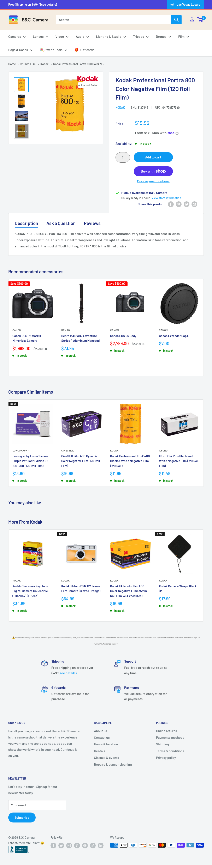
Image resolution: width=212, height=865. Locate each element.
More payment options (153, 181)
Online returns (166, 731)
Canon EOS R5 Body (123, 336)
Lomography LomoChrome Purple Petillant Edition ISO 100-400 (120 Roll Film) (30, 461)
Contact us (102, 737)
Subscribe (21, 817)
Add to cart (153, 157)
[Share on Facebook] (171, 204)
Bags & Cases (18, 50)
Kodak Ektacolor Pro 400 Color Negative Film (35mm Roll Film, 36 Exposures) (128, 591)
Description (26, 223)
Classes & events (106, 757)
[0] (200, 19)
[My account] (192, 19)
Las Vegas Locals (188, 4)
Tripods (138, 36)
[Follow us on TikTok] (93, 845)
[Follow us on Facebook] (53, 845)
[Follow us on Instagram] (69, 845)
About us (100, 731)
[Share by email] (194, 204)
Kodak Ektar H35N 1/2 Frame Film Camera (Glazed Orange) (80, 588)
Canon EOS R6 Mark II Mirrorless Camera (26, 338)
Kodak (44, 64)
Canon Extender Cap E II (175, 336)
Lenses (38, 36)
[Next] (203, 327)
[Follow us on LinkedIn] (101, 845)
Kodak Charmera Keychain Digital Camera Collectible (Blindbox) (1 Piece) (30, 591)
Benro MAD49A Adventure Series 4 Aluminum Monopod (80, 338)
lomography (20, 450)
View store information (166, 198)
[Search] (176, 19)
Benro (65, 330)
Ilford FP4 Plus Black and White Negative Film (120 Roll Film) (179, 461)
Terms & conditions (170, 751)
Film (181, 36)
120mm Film (28, 64)
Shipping (162, 744)
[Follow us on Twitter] (61, 845)
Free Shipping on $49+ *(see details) (32, 4)
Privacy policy (166, 757)
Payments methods (170, 737)
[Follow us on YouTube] (85, 845)
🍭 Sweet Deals (51, 50)
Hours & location (106, 744)
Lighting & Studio (108, 36)
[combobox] (113, 19)
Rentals (99, 751)
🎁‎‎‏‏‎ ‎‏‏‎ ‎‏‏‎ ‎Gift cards (84, 50)
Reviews (92, 223)
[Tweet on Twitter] (186, 204)
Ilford (163, 450)
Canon (16, 330)
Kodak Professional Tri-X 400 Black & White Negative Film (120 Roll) (130, 461)
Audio (80, 36)
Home (12, 64)
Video (59, 36)
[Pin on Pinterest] (179, 204)
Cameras (14, 36)
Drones (161, 36)
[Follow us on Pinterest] (77, 845)
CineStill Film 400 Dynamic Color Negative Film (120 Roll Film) (80, 461)
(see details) (68, 673)
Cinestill (67, 450)
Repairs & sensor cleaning (113, 764)
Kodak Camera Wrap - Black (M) (178, 588)
